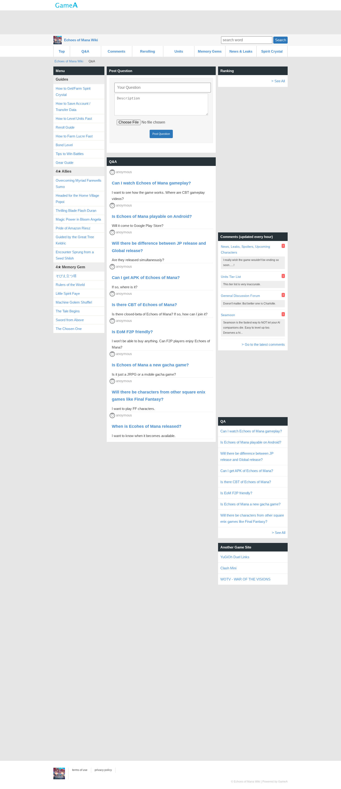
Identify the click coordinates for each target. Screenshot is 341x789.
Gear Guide (64, 163)
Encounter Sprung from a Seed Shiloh (75, 255)
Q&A (85, 51)
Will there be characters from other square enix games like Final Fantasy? (252, 518)
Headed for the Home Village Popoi (77, 198)
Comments (116, 51)
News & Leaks (240, 51)
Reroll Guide (65, 127)
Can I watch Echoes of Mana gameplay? (251, 431)
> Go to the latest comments (263, 344)
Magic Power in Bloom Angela (78, 219)
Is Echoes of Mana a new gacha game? (250, 504)
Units (178, 51)
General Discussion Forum (240, 296)
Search (280, 40)
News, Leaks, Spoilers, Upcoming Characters (245, 249)
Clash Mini (228, 568)
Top (62, 51)
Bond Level (64, 145)
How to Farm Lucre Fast (74, 136)
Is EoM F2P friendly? (236, 493)
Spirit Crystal (272, 51)
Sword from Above (70, 320)
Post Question (161, 134)
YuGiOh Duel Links (234, 557)
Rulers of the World (70, 285)
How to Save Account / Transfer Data (73, 106)
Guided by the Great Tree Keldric (75, 240)
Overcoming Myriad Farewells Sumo (78, 183)
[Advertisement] (170, 22)
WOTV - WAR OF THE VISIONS (245, 579)
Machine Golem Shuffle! (74, 302)
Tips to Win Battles (70, 154)
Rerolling (147, 51)
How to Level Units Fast (74, 118)
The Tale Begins (68, 311)
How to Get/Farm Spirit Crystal (73, 91)
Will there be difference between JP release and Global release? (246, 456)
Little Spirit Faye (68, 293)
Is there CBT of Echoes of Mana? (245, 482)
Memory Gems (210, 51)
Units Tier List (231, 277)
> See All (278, 81)
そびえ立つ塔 (66, 276)
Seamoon (228, 315)
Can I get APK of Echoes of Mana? (246, 471)
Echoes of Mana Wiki (81, 40)
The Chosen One (69, 329)
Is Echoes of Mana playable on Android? (250, 442)
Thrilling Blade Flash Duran (76, 210)
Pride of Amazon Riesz (73, 228)
